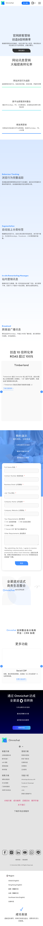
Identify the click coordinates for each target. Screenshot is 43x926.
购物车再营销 (25, 755)
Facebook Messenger (28, 783)
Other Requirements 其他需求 (15, 533)
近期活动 (26, 801)
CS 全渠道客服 (11, 522)
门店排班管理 (6, 786)
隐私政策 (25, 859)
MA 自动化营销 (25, 522)
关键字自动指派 (6, 790)
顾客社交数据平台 (27, 793)
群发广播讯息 (25, 759)
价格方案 (8, 801)
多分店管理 (5, 783)
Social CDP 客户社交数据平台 (16, 529)
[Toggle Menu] (39, 3)
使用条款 (18, 859)
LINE (23, 790)
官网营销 (24, 766)
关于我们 (21, 805)
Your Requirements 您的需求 (14, 519)
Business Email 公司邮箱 (13, 484)
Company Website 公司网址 (14, 510)
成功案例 (17, 801)
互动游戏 (24, 769)
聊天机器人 (5, 759)
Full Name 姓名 (10, 467)
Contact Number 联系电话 (14, 476)
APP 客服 (4, 762)
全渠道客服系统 (6, 755)
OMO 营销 (9, 525)
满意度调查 (5, 766)
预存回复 (4, 769)
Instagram (25, 786)
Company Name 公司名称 (13, 502)
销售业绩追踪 (6, 779)
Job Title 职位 (9, 493)
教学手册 (35, 801)
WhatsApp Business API (28, 779)
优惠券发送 (25, 762)
